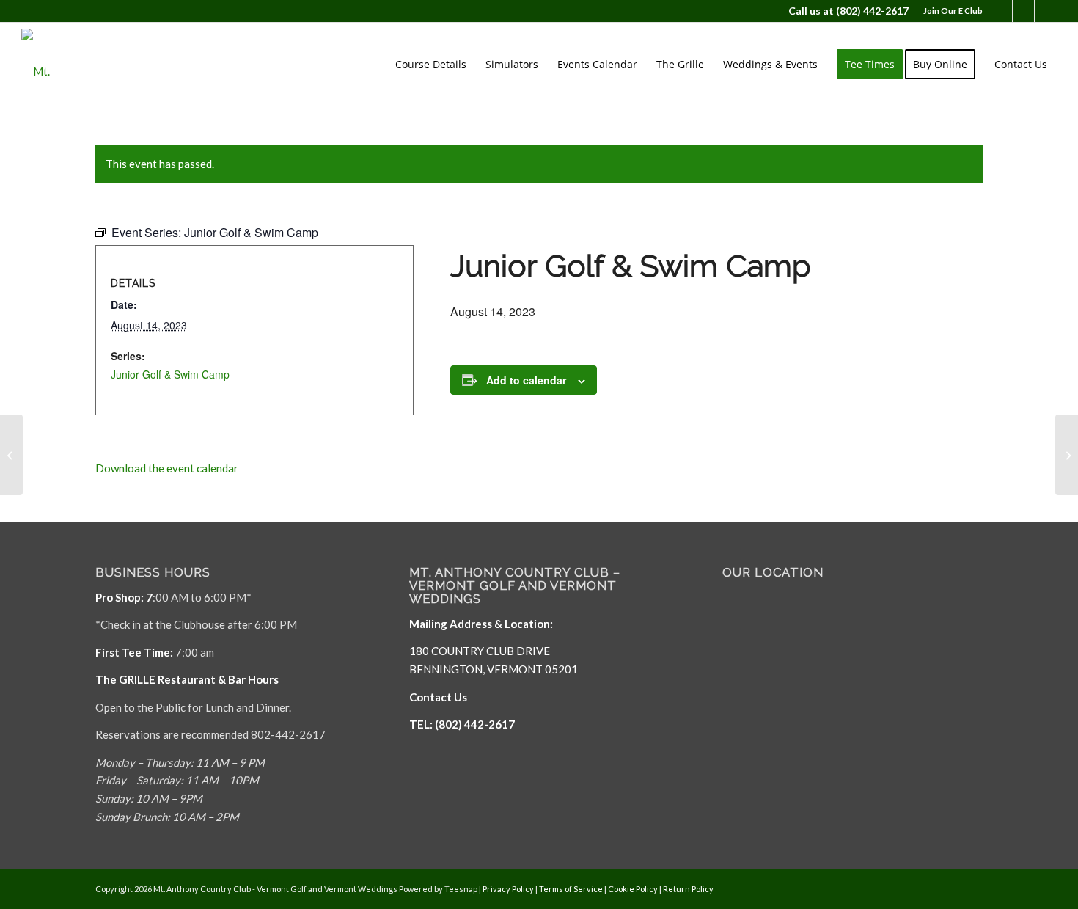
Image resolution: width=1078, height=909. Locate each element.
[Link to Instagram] (1046, 11)
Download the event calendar (166, 468)
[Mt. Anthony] (57, 64)
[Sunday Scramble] (11, 455)
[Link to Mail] (1023, 11)
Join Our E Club (953, 10)
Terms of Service (571, 889)
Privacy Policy (508, 889)
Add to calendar (526, 380)
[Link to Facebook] (1001, 11)
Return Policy (688, 889)
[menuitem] (949, 11)
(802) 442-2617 (872, 10)
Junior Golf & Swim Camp (170, 374)
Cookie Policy (633, 889)
